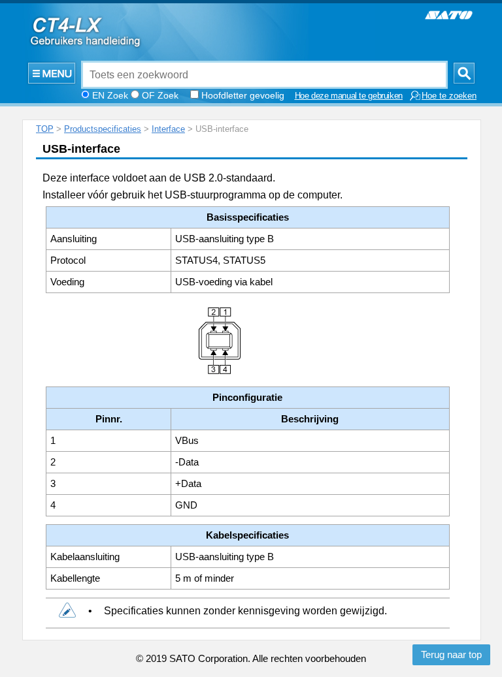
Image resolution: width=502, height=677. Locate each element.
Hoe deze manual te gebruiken (349, 96)
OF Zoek (160, 95)
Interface (168, 129)
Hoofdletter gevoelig (242, 95)
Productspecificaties (102, 129)
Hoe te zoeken (449, 96)
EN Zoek (110, 95)
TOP (45, 129)
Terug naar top (451, 655)
